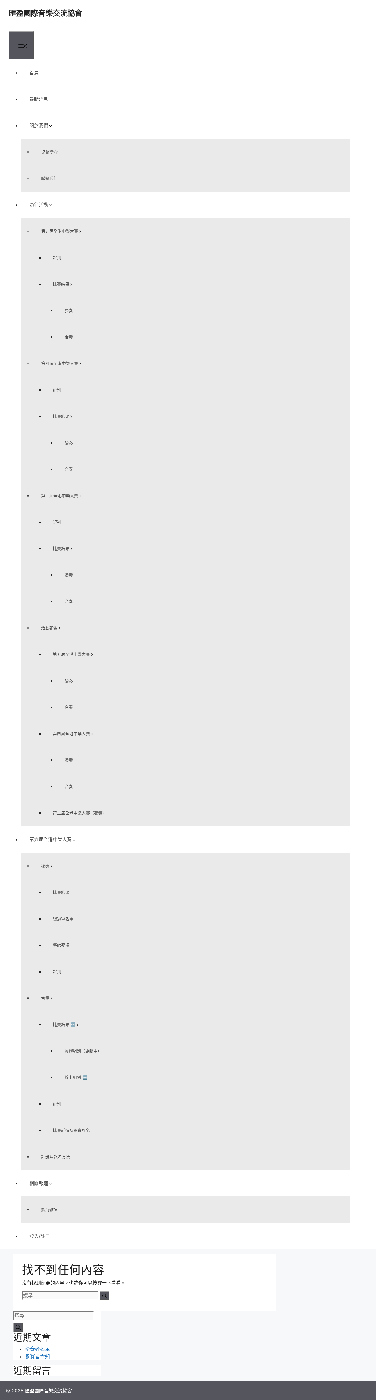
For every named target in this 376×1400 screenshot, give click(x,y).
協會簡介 (49, 151)
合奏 (69, 336)
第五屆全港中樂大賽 (59, 231)
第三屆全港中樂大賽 (59, 495)
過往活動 (38, 205)
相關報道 (38, 1183)
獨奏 (69, 310)
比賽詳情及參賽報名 (71, 1130)
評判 (57, 257)
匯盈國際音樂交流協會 (45, 13)
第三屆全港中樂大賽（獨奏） (79, 812)
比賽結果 (61, 283)
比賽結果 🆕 (64, 1024)
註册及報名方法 (55, 1156)
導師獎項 (61, 945)
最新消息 (38, 99)
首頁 (34, 73)
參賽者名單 (37, 1349)
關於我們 (38, 125)
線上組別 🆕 (76, 1077)
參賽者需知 (37, 1356)
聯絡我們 (49, 178)
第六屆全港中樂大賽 (50, 839)
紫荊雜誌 (49, 1209)
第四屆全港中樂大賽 (59, 363)
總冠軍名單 (63, 918)
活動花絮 (49, 627)
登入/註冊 (39, 1236)
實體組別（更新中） (83, 1050)
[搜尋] (104, 1295)
